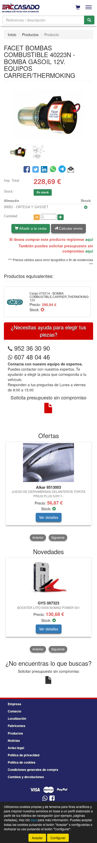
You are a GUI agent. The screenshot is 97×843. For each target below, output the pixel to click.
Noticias (14, 740)
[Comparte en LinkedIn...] (44, 169)
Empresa (14, 704)
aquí (89, 239)
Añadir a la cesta (32, 228)
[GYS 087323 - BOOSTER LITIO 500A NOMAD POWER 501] (48, 578)
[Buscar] (89, 20)
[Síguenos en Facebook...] (52, 798)
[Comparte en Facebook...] (26, 169)
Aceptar (37, 837)
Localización (17, 718)
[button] (71, 169)
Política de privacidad (23, 755)
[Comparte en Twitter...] (35, 169)
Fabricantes (16, 725)
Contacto (14, 711)
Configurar (57, 837)
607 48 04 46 (31, 356)
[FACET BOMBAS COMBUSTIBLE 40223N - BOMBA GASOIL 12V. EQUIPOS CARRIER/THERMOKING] (48, 113)
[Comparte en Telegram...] (63, 169)
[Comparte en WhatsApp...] (53, 169)
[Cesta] (78, 7)
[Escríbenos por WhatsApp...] (45, 798)
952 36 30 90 (32, 347)
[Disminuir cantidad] (37, 217)
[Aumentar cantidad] (60, 217)
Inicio (12, 34)
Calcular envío (70, 228)
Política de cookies (21, 762)
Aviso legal (16, 747)
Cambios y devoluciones (26, 776)
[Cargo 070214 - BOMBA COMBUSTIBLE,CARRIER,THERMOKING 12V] (15, 302)
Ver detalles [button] (48, 517)
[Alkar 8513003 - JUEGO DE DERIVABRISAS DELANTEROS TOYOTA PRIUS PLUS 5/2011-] (48, 462)
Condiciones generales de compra (33, 769)
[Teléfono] (10, 347)
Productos (30, 34)
